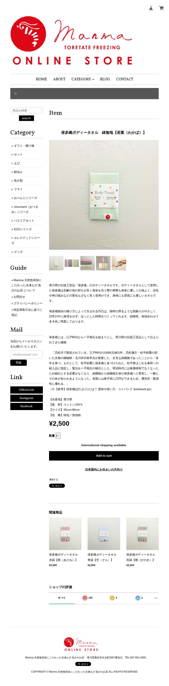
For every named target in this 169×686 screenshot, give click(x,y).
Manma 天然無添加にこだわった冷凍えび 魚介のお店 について (26, 285)
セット (18, 154)
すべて (62, 597)
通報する (53, 479)
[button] (82, 79)
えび (17, 163)
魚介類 (18, 180)
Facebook (26, 406)
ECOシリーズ (23, 229)
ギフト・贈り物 (24, 145)
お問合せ (19, 296)
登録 (18, 362)
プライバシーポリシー (28, 303)
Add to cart (104, 455)
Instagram (26, 398)
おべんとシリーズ (25, 197)
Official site (26, 390)
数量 (52, 435)
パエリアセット (24, 220)
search (26, 118)
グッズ (18, 251)
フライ (18, 189)
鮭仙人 (18, 172)
